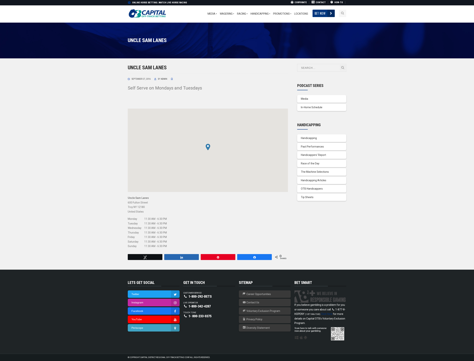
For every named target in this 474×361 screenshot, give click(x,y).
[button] (208, 147)
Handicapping (309, 138)
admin (164, 79)
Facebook (137, 310)
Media (304, 98)
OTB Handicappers (312, 188)
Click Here (326, 313)
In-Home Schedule (311, 107)
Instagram (137, 302)
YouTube (136, 319)
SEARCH (343, 67)
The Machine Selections (315, 171)
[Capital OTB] (148, 13)
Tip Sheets (307, 197)
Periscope (137, 327)
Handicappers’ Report (313, 154)
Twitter (135, 294)
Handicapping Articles (313, 180)
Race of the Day (310, 163)
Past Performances (312, 146)
